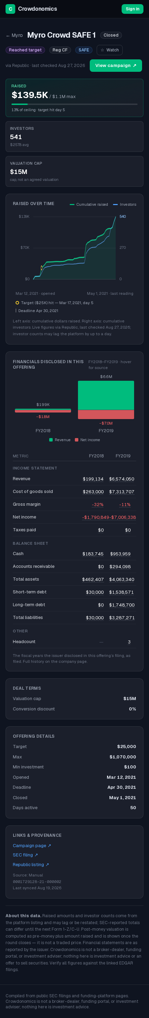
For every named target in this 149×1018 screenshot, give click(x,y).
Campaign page (32, 846)
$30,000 (95, 592)
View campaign (116, 65)
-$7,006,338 (122, 517)
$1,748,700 (121, 605)
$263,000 (93, 492)
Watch (109, 50)
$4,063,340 (121, 579)
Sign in (132, 9)
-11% (125, 504)
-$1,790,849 (95, 517)
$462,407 (93, 579)
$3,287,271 (122, 618)
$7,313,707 (121, 492)
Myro (14, 35)
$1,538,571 (121, 592)
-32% (98, 504)
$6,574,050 (121, 479)
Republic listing (31, 864)
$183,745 (93, 554)
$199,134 (93, 479)
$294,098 (120, 567)
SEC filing (25, 855)
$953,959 (120, 554)
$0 (101, 530)
